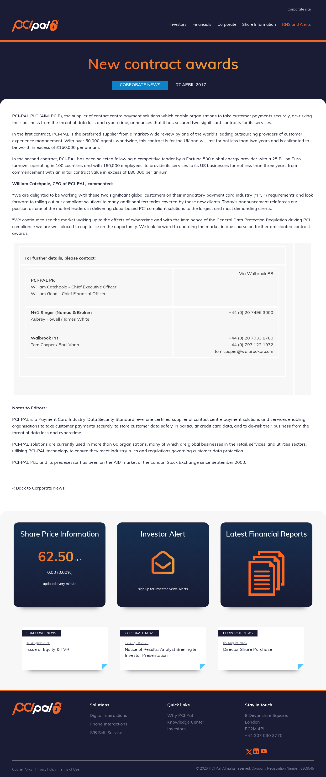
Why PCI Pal (180, 716)
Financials (202, 25)
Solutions (99, 705)
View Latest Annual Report (266, 565)
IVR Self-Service (106, 733)
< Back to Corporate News (38, 488)
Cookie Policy (22, 770)
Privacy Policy (45, 770)
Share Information (259, 25)
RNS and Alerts (296, 25)
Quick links (178, 705)
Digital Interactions (108, 716)
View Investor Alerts (163, 565)
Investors (178, 25)
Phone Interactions (108, 724)
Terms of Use (69, 770)
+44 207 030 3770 (264, 736)
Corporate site (299, 9)
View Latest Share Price (59, 565)
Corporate (226, 25)
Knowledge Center (185, 722)
